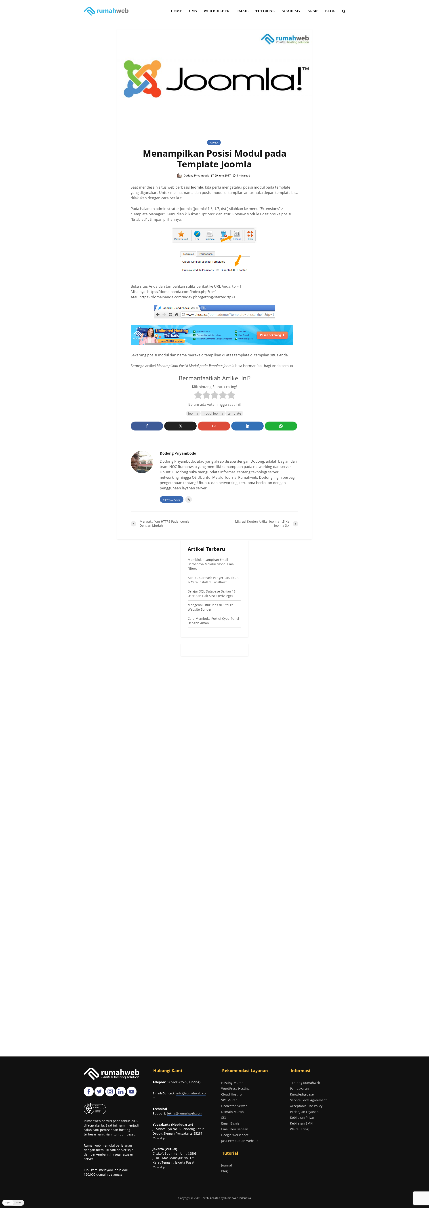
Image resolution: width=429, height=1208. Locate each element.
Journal (226, 1165)
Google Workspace (235, 1135)
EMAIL (242, 11)
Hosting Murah (232, 1083)
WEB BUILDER (217, 11)
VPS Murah (229, 1100)
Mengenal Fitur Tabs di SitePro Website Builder (210, 607)
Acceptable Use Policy (306, 1106)
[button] (13, 1203)
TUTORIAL (265, 11)
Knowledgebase (302, 1094)
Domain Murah (232, 1112)
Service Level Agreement (308, 1100)
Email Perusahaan (234, 1129)
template (234, 413)
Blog (224, 1171)
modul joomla (213, 413)
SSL (223, 1117)
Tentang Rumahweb (305, 1083)
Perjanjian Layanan (304, 1112)
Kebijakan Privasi (302, 1117)
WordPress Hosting (235, 1088)
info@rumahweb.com (179, 1095)
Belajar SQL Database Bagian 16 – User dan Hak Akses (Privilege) (213, 593)
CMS (193, 11)
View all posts (171, 499)
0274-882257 (176, 1082)
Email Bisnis (230, 1123)
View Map (159, 1167)
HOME (176, 11)
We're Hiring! (299, 1129)
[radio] (198, 395)
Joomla (214, 142)
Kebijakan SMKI (301, 1123)
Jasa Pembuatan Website (239, 1141)
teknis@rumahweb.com (184, 1113)
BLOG (330, 11)
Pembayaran (299, 1088)
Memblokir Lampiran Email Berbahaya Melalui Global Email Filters (212, 564)
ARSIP (312, 11)
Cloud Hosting (231, 1094)
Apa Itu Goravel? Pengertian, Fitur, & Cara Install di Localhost (213, 580)
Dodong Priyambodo (196, 175)
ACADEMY (291, 11)
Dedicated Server (234, 1106)
